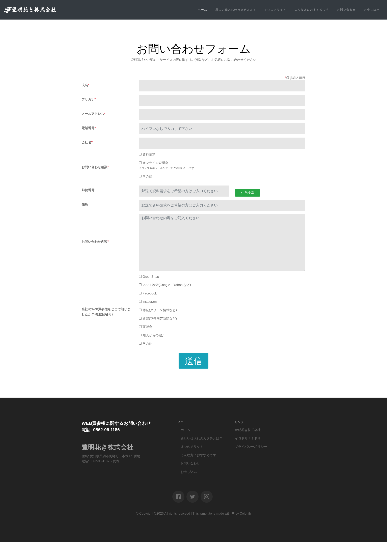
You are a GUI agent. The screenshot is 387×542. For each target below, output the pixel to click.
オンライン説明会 (155, 163)
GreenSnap (151, 276)
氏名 (85, 85)
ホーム (202, 9)
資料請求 (149, 154)
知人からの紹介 (154, 335)
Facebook (150, 293)
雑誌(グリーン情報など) (160, 310)
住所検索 (247, 193)
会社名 (87, 142)
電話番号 (89, 128)
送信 (193, 360)
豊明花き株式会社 (248, 430)
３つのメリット (275, 9)
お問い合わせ (346, 9)
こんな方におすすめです (311, 9)
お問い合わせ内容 (95, 241)
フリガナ (89, 99)
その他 (147, 176)
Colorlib (245, 513)
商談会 (147, 327)
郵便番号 (88, 190)
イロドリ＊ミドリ (248, 438)
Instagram (150, 301)
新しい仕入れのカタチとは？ (235, 9)
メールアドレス (93, 113)
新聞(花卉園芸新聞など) (160, 318)
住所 (85, 204)
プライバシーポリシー (251, 446)
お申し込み (372, 9)
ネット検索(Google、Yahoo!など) (167, 285)
